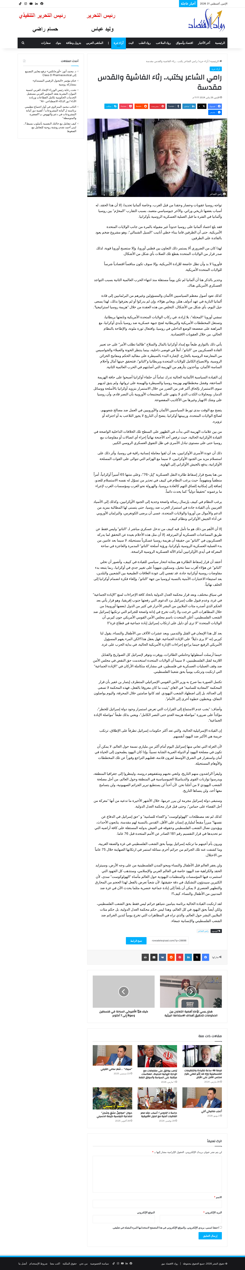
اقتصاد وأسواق (184, 43)
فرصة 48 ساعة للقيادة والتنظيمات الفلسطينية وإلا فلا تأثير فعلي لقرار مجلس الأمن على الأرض (203, 1074)
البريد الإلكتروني (212, 1212)
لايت (131, 43)
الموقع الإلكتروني (146, 1212)
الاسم (218, 1197)
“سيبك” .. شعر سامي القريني (116, 1069)
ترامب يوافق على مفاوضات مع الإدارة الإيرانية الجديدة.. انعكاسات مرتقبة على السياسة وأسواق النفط (158, 1074)
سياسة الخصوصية (99, 1263)
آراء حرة (118, 43)
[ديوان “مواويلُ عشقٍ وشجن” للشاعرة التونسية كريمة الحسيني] (112, 1098)
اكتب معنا (55, 1263)
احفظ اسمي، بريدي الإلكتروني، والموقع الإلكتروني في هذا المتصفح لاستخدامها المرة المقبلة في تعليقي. (165, 1227)
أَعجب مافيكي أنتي (211, 1111)
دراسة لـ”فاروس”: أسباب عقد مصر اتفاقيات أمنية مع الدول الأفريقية (159, 1115)
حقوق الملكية (70, 1263)
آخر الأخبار (204, 43)
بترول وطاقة (73, 43)
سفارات (46, 43)
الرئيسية (220, 43)
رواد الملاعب (163, 43)
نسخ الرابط (136, 940)
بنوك (58, 43)
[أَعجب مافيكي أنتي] (202, 1097)
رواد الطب (145, 43)
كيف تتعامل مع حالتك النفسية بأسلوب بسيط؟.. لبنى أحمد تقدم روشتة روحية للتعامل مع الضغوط (119, 3)
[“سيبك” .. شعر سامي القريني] (112, 1055)
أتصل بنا (22, 1263)
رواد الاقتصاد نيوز (169, 1263)
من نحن (83, 1263)
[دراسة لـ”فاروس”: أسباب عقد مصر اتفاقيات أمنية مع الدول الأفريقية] (157, 1098)
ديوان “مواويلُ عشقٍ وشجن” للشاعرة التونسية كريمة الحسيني (114, 1115)
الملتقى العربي (94, 43)
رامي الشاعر (203, 931)
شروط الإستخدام (38, 1263)
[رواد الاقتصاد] (207, 20)
